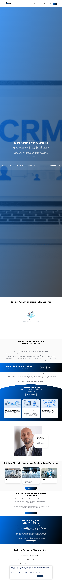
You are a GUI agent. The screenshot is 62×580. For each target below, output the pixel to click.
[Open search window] (48, 3)
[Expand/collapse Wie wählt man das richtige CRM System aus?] (56, 568)
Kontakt (55, 3)
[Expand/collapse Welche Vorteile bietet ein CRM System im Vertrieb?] (56, 564)
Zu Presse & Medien (31, 541)
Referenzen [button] (40, 3)
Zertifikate (49, 367)
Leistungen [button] (35, 3)
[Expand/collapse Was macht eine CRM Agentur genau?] (56, 556)
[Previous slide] (1, 408)
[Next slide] (59, 165)
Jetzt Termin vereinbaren (31, 394)
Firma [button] (45, 3)
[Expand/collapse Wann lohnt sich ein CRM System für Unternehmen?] (56, 560)
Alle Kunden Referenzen (31, 488)
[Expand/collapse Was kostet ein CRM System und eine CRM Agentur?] (56, 572)
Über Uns (43, 367)
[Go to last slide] (2, 165)
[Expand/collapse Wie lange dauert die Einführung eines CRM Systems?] (56, 576)
